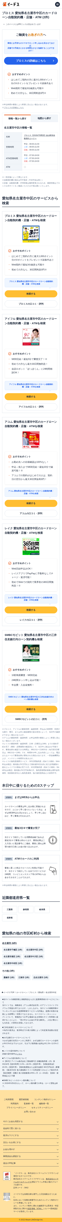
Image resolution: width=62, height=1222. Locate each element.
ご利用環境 (9, 1099)
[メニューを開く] (57, 4)
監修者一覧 (29, 1103)
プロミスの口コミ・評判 (31, 303)
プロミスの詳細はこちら (31, 60)
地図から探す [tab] (44, 118)
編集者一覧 (44, 1103)
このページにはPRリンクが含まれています (23, 24)
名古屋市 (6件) (9, 943)
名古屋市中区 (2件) (34, 950)
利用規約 (15, 1103)
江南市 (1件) (24, 977)
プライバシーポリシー (16, 1107)
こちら (19, 1054)
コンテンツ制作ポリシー (45, 1099)
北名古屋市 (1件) (40, 977)
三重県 (10, 909)
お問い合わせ (30, 1112)
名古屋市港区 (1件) (12, 956)
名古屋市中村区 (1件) (13, 963)
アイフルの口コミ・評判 (31, 406)
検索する (31, 293)
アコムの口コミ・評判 (31, 513)
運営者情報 (24, 1099)
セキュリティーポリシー (42, 1107)
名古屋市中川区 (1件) (33, 956)
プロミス (32, 992)
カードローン (21, 992)
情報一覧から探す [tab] (17, 118)
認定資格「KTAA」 (35, 1209)
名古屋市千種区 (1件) (13, 950)
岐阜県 (42, 909)
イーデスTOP (8, 992)
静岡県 (26, 909)
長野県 (10, 918)
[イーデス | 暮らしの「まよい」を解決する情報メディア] (10, 5)
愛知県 (41, 992)
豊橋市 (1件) (9, 977)
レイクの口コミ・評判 (31, 620)
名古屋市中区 (51, 992)
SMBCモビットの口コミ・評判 (31, 719)
